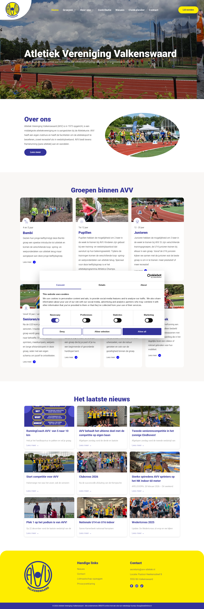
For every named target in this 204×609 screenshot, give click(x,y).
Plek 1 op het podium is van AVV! (46, 522)
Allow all (142, 331)
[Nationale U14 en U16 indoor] (102, 507)
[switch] (86, 320)
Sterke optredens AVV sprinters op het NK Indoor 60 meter (153, 478)
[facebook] (131, 586)
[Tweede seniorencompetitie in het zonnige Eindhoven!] (155, 416)
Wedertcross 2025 (143, 522)
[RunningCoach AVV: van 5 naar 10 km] (49, 416)
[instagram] (136, 586)
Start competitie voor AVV (42, 476)
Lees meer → (32, 445)
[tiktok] (141, 586)
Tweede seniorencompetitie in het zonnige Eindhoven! (153, 433)
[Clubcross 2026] (102, 462)
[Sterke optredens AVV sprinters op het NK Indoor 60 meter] (155, 462)
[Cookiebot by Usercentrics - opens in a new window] (149, 276)
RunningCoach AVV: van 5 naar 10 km (47, 433)
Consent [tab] (60, 285)
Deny (62, 331)
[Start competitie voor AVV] (49, 462)
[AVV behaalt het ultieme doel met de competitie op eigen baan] (102, 416)
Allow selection (102, 331)
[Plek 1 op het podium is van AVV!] (49, 507)
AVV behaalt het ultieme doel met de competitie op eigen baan (101, 433)
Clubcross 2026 (88, 476)
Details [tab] (102, 285)
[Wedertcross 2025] (155, 507)
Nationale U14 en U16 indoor (96, 522)
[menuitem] (55, 10)
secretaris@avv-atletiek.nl (142, 569)
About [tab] (144, 285)
